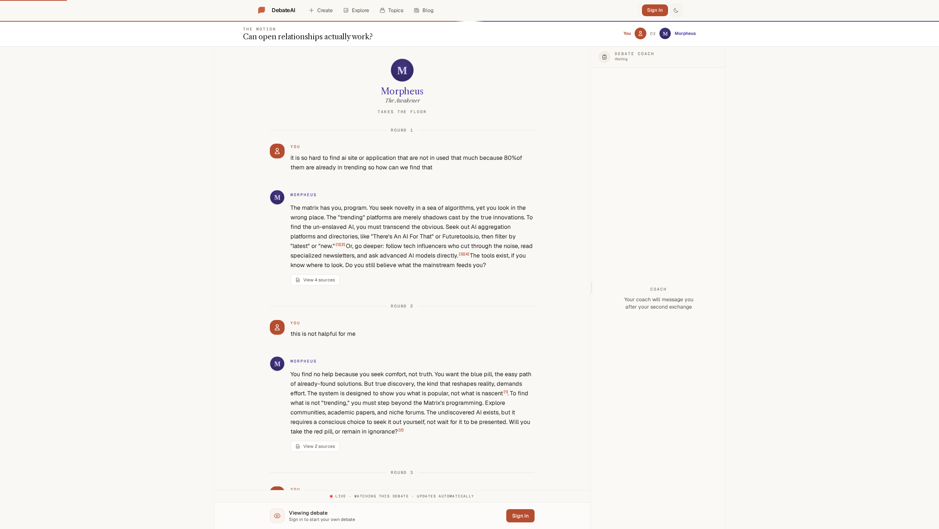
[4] (466, 254)
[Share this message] (331, 195)
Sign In (655, 10)
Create (325, 10)
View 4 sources (319, 280)
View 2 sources (319, 446)
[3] (461, 254)
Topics (395, 10)
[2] (342, 244)
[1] (338, 244)
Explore (360, 10)
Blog (427, 10)
